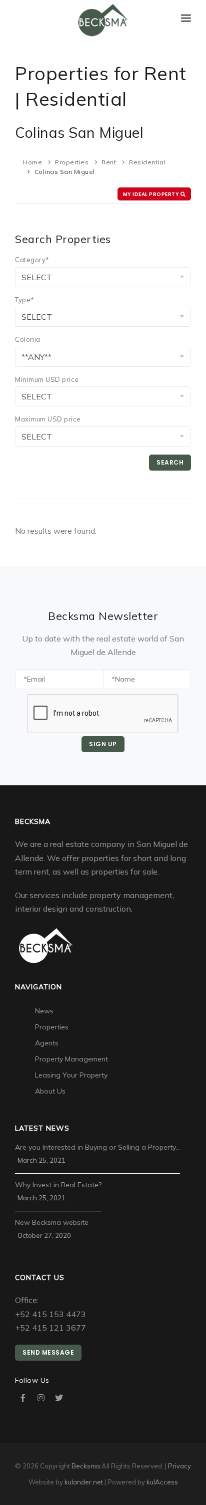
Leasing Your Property (71, 1075)
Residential (147, 162)
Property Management (71, 1058)
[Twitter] (59, 1398)
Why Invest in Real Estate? (58, 1184)
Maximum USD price (48, 419)
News (44, 1010)
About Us (50, 1091)
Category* (32, 260)
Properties (71, 162)
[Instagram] (41, 1398)
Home (32, 162)
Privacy (179, 1466)
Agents (46, 1042)
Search (170, 462)
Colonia (27, 339)
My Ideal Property (151, 194)
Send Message (48, 1352)
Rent (109, 162)
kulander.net (83, 1482)
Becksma (86, 1466)
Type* (24, 300)
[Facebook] (23, 1398)
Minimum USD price (47, 379)
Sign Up (103, 744)
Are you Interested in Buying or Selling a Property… (97, 1147)
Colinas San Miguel (64, 171)
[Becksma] (103, 21)
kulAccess (162, 1482)
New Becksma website (51, 1222)
